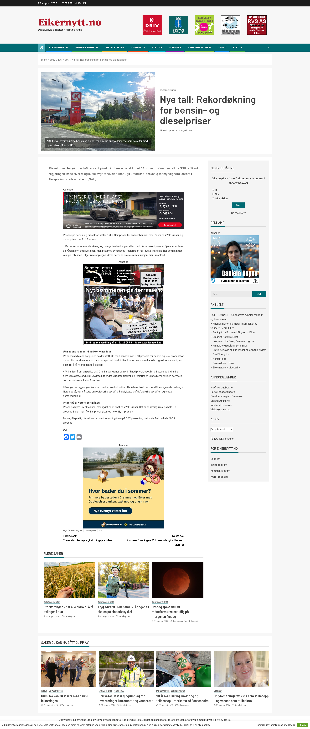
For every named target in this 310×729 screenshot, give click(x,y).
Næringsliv (138, 47)
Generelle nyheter (86, 47)
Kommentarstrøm (220, 470)
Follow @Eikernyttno (222, 438)
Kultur (237, 47)
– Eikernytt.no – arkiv (222, 363)
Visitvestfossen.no (221, 405)
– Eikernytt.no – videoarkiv (225, 367)
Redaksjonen (169, 130)
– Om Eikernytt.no (220, 354)
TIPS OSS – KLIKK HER (74, 3)
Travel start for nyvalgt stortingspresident (88, 538)
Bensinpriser (91, 530)
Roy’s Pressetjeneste (223, 391)
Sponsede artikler (199, 47)
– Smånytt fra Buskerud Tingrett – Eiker (233, 332)
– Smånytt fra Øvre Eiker (224, 336)
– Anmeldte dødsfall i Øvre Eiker (229, 345)
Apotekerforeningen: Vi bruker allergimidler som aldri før (155, 540)
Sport (222, 47)
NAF (101, 530)
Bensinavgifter (76, 530)
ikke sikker (221, 198)
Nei (217, 194)
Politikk (157, 47)
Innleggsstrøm (219, 464)
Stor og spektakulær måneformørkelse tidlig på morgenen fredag (170, 611)
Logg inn (215, 458)
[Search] (269, 48)
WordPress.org (219, 476)
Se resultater (238, 213)
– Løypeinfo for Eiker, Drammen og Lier (233, 341)
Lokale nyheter (58, 47)
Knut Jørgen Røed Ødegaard (185, 621)
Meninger (175, 47)
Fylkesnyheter (115, 47)
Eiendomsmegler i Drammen (227, 396)
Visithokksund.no (220, 400)
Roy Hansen (67, 705)
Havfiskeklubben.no (222, 387)
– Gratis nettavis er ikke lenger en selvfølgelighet (238, 350)
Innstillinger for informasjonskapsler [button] (276, 725)
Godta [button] (303, 725)
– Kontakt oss (218, 358)
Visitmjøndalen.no (220, 409)
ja (216, 189)
